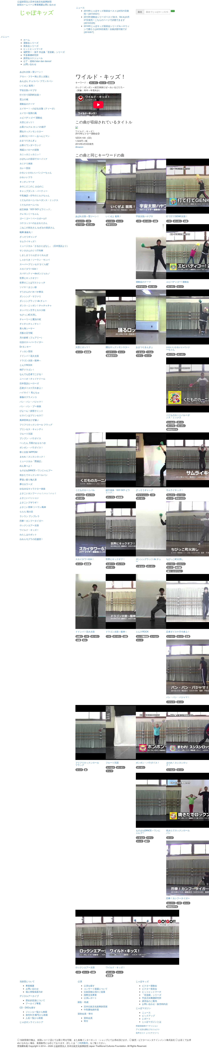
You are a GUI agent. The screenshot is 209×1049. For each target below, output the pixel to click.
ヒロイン (181, 564)
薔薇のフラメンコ (28, 397)
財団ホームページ (25, 4)
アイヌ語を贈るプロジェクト (148, 1029)
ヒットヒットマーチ (33, 48)
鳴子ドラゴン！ (27, 369)
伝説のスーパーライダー (31, 342)
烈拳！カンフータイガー (31, 520)
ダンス (180, 422)
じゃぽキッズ (37, 12)
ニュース (80, 7)
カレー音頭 (25, 167)
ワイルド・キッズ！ (29, 529)
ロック (103, 82)
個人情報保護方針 (34, 991)
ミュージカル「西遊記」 (31, 461)
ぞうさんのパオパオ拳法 (31, 291)
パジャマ (171, 702)
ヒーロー (80, 224)
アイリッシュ (142, 495)
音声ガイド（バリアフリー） (148, 1032)
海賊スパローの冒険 (29, 149)
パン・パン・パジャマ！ (31, 401)
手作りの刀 (111, 224)
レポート (146, 1018)
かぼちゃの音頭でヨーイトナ (33, 158)
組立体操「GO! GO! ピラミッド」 (36, 209)
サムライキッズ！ (28, 241)
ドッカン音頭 (26, 351)
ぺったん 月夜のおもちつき (33, 442)
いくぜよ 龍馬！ (27, 85)
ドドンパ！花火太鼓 (29, 355)
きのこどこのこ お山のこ (32, 186)
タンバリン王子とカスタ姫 (32, 309)
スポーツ (110, 564)
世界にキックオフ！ (29, 277)
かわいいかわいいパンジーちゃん (36, 172)
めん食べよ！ (26, 465)
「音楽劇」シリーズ (151, 994)
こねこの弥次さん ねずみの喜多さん (37, 227)
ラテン (139, 355)
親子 (147, 841)
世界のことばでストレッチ (32, 282)
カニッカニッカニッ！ (30, 154)
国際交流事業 (90, 994)
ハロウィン (111, 352)
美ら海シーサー (27, 328)
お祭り (79, 636)
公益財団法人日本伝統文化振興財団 (34, 1)
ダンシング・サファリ (30, 296)
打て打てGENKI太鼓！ (30, 94)
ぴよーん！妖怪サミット (31, 410)
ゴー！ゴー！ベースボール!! (33, 218)
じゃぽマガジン (143, 1008)
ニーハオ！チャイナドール (32, 378)
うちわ (150, 352)
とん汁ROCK (26, 364)
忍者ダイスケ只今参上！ (31, 387)
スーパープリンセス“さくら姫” (34, 264)
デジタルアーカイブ (29, 995)
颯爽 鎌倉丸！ (26, 232)
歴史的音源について (35, 1000)
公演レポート (90, 997)
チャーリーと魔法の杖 (30, 319)
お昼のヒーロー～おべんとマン (35, 135)
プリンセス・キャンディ (31, 429)
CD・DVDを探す (27, 1007)
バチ (88, 221)
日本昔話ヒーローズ (29, 383)
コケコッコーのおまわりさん (33, 222)
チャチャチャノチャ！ (30, 323)
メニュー (4, 36)
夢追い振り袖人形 (28, 479)
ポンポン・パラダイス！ (31, 447)
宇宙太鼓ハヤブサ (28, 90)
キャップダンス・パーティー (33, 190)
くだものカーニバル (29, 204)
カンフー (171, 903)
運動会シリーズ (30, 42)
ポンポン (93, 82)
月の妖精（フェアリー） (31, 337)
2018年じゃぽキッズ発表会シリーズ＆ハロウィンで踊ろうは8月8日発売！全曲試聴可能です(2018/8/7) (106, 29)
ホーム (26, 39)
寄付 (86, 1020)
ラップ (109, 771)
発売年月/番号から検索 (37, 1014)
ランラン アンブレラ (29, 516)
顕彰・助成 (83, 1001)
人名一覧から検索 (34, 1017)
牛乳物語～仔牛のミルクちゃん (35, 195)
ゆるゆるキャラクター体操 (32, 488)
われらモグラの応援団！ (31, 539)
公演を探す (89, 985)
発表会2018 (112, 355)
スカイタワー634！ (29, 268)
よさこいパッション (29, 497)
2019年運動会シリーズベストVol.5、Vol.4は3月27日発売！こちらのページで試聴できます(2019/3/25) (106, 19)
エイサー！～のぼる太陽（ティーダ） (38, 108)
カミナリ (80, 221)
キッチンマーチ (27, 181)
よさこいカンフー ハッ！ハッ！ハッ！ (38, 493)
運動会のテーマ (27, 103)
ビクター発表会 (149, 988)
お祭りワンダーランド (30, 145)
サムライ (171, 495)
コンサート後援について (95, 988)
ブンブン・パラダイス (30, 438)
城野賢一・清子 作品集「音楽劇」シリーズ (44, 51)
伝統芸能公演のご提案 (94, 991)
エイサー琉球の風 (28, 113)
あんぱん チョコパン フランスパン (36, 80)
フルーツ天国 (26, 433)
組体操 (111, 82)
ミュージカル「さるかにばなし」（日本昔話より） (44, 245)
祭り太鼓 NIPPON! (28, 451)
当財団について (27, 981)
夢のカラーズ (26, 484)
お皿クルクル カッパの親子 (33, 126)
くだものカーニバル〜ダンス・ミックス (39, 200)
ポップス (171, 354)
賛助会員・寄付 (85, 1013)
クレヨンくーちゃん (29, 213)
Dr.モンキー (25, 346)
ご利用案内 (82, 1042)
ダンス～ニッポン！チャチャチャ (36, 305)
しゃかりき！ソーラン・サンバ (35, 259)
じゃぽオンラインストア (31, 1022)
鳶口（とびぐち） (174, 571)
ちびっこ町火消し (28, 314)
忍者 (187, 636)
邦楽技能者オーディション (147, 1025)
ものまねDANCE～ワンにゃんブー (36, 470)
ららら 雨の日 (26, 511)
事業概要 (38, 4)
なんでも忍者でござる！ (31, 374)
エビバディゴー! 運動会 (31, 117)
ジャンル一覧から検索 (36, 1011)
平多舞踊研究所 (30, 54)
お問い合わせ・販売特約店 (155, 1003)
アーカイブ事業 (33, 1003)
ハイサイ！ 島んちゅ (29, 392)
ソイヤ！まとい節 (28, 287)
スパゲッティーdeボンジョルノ (35, 273)
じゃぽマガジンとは (151, 1021)
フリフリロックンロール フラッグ (36, 424)
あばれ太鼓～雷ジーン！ (31, 71)
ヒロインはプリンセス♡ (31, 415)
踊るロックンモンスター (31, 131)
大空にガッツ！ (27, 122)
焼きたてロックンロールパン (33, 474)
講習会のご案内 (149, 1000)
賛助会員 (88, 1017)
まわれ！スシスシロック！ (32, 456)
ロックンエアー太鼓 (29, 525)
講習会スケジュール (33, 58)
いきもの (140, 352)
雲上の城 (24, 99)
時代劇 (178, 567)
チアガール (141, 286)
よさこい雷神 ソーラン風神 (33, 506)
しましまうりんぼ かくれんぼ (34, 255)
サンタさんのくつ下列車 (31, 250)
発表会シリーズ (30, 45)
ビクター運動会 (149, 985)
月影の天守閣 (26, 332)
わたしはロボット (28, 534)
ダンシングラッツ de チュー (33, 300)
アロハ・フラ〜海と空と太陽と (35, 76)
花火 (85, 640)
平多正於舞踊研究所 (151, 997)
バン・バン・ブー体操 (30, 406)
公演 (80, 981)
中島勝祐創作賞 (91, 1009)
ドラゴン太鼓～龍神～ (30, 360)
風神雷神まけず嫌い (29, 419)
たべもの (171, 422)
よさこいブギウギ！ (29, 502)
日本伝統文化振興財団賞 (95, 1006)
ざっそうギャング (28, 236)
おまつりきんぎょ (28, 140)
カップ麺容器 (142, 636)
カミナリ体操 (26, 163)
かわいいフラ (26, 177)
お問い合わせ (49, 4)
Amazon (79, 146)
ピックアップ (148, 1015)
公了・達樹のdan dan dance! (37, 61)
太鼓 (155, 221)
